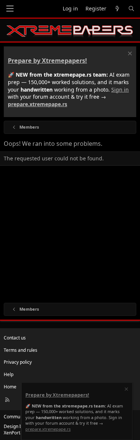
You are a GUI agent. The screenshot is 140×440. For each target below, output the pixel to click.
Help (8, 374)
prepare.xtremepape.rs (37, 104)
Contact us (15, 338)
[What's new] (117, 8)
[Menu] (9, 9)
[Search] (131, 8)
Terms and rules (20, 350)
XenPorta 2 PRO (20, 433)
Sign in (120, 89)
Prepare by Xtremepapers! (47, 60)
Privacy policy (18, 362)
